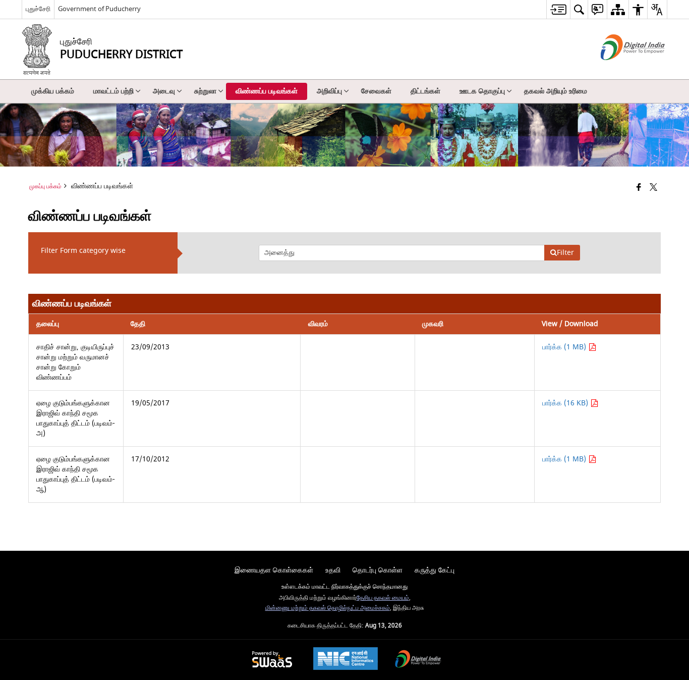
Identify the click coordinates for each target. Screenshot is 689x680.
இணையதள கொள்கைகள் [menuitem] (274, 570)
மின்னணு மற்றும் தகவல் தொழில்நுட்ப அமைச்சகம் (327, 608)
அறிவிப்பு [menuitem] (329, 91)
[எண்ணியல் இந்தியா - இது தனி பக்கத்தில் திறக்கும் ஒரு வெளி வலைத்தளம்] (620, 69)
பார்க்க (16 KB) (566, 403)
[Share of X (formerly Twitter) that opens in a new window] (653, 188)
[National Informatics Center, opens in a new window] (345, 660)
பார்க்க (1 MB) (565, 347)
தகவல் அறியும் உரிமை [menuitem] (555, 91)
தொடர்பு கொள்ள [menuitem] (378, 570)
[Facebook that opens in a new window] (639, 188)
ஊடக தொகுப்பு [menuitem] (482, 91)
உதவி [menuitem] (332, 570)
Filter (565, 252)
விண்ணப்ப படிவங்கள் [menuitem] (267, 91)
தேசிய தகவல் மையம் (383, 598)
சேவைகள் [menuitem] (376, 91)
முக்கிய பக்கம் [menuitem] (52, 91)
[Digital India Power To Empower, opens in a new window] (418, 660)
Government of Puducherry (99, 9)
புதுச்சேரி (38, 9)
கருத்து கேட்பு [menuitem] (434, 570)
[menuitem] (558, 9)
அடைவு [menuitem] (164, 91)
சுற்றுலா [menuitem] (205, 91)
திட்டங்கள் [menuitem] (425, 91)
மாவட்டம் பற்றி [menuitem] (113, 91)
